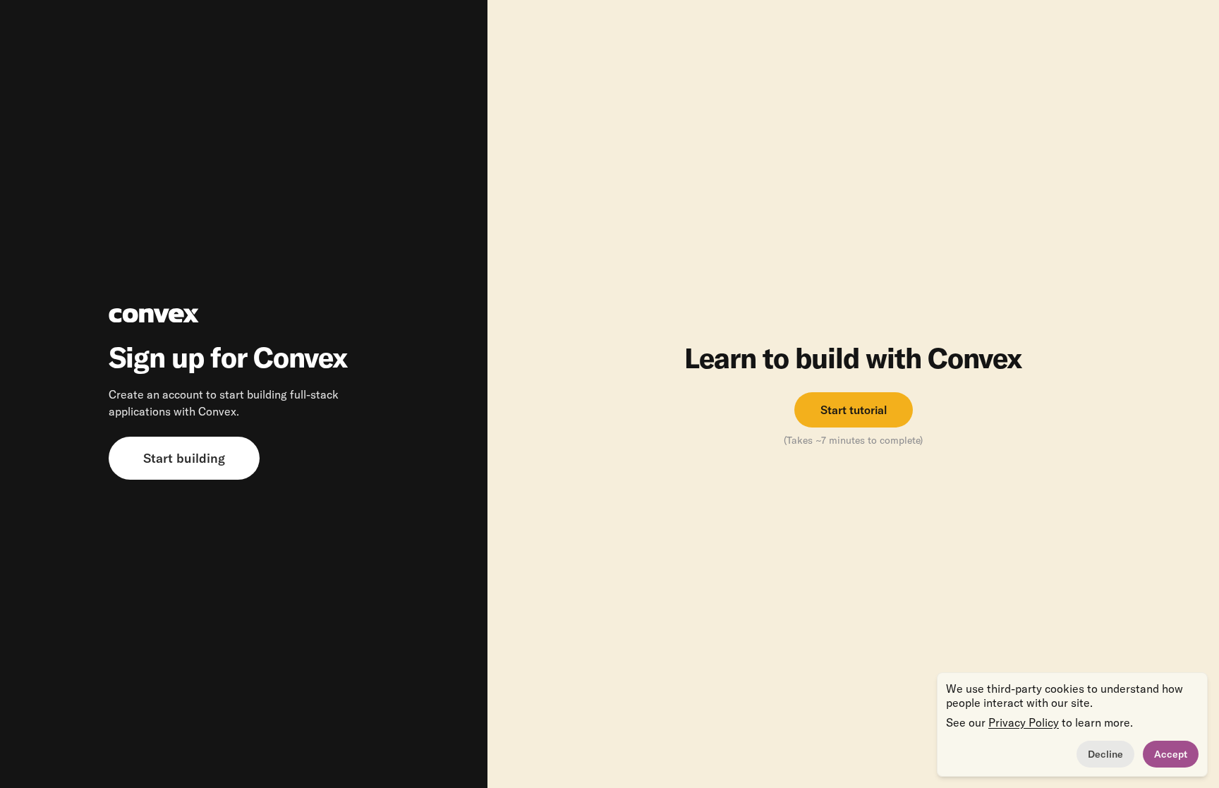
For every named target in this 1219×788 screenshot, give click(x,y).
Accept (1170, 754)
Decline (1105, 754)
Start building (184, 458)
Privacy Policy (1023, 722)
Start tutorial (853, 410)
